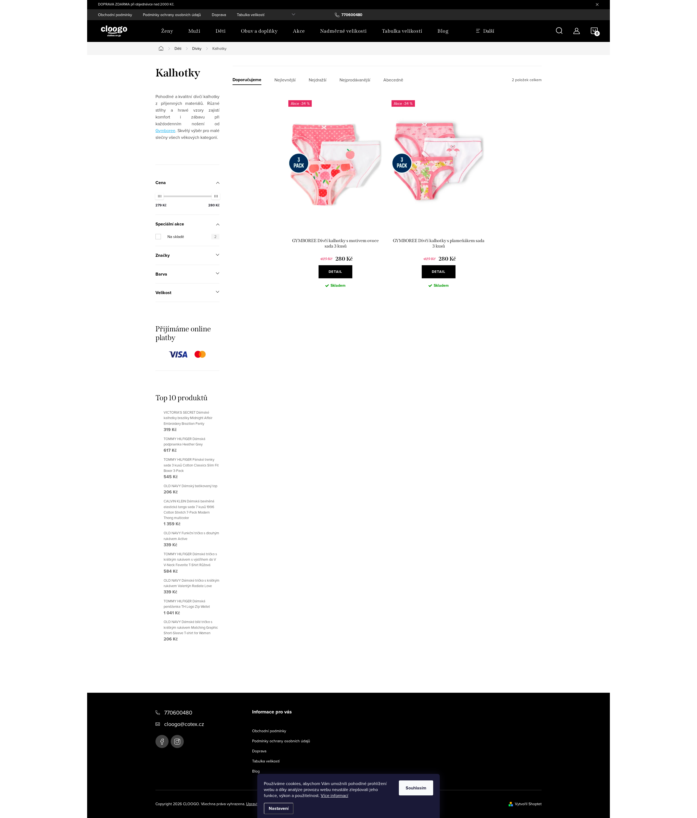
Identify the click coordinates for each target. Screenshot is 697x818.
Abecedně (393, 80)
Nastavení (279, 808)
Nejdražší (317, 80)
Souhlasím (416, 788)
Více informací (334, 795)
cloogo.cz (177, 741)
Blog (256, 771)
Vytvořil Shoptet (528, 804)
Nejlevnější (285, 80)
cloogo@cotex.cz (184, 724)
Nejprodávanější (355, 80)
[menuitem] (167, 31)
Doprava (219, 14)
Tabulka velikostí (250, 14)
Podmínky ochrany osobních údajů (172, 14)
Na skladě (191, 236)
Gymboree (165, 130)
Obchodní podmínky (115, 14)
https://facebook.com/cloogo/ (162, 741)
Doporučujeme (247, 80)
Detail (335, 271)
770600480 (178, 712)
